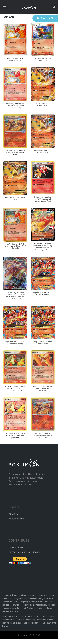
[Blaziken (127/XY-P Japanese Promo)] (43, 84)
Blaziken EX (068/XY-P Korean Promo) (42, 152)
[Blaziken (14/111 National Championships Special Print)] (15, 131)
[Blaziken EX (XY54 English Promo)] (15, 178)
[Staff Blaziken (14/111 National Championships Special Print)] (43, 414)
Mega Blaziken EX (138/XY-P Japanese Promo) (15, 343)
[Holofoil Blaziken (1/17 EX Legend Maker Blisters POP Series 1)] (15, 225)
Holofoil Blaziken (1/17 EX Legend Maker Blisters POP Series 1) (15, 246)
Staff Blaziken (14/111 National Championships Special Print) (43, 435)
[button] (4, 6)
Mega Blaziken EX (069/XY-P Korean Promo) (42, 294)
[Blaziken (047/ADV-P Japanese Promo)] (43, 39)
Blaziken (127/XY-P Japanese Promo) (43, 104)
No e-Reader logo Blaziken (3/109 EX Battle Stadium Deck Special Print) (15, 389)
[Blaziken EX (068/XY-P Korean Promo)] (43, 131)
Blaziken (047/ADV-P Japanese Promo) (43, 59)
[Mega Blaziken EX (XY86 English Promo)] (43, 322)
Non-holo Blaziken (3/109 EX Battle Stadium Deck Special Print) (15, 435)
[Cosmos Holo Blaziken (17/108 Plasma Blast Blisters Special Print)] (43, 177)
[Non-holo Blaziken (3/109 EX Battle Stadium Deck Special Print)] (15, 414)
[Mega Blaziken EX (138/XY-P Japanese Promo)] (15, 322)
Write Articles (16, 547)
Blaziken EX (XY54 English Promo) (15, 198)
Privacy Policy (16, 518)
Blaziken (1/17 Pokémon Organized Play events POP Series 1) (15, 106)
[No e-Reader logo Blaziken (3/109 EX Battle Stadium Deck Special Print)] (15, 367)
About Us (14, 513)
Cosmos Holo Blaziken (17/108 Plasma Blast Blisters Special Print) (42, 199)
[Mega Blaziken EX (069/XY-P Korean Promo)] (43, 273)
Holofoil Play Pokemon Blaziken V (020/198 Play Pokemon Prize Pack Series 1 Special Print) (42, 247)
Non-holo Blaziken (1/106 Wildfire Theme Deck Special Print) (42, 389)
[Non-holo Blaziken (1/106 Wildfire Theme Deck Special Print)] (43, 367)
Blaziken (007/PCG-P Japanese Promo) (15, 59)
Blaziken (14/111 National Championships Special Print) (15, 152)
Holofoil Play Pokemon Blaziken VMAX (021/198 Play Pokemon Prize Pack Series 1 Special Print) (15, 296)
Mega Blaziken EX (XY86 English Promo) (42, 343)
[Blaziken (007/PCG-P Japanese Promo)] (15, 39)
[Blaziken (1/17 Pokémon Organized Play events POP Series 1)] (15, 84)
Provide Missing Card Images (25, 552)
